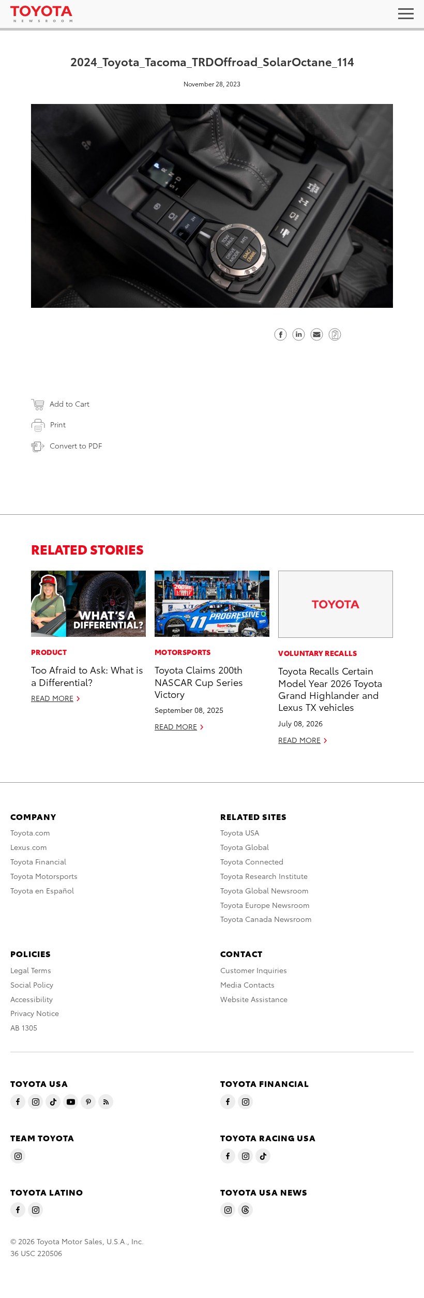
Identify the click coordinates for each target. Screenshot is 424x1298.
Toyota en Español (42, 890)
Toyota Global (244, 847)
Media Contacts (247, 984)
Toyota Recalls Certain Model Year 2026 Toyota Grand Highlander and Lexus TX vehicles (330, 688)
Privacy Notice (34, 1013)
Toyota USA (239, 832)
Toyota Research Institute (264, 876)
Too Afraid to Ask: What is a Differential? (87, 675)
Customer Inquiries (253, 970)
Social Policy (31, 984)
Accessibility (31, 999)
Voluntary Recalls (317, 653)
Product (49, 652)
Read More (52, 698)
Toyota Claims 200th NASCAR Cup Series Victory (199, 681)
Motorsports (182, 652)
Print (58, 424)
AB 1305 (23, 1027)
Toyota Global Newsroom (264, 890)
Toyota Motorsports (44, 876)
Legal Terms (30, 970)
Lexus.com (28, 847)
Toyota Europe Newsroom (265, 905)
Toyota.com (30, 832)
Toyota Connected (251, 861)
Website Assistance (253, 999)
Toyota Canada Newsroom (266, 919)
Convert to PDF (76, 445)
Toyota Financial (38, 861)
